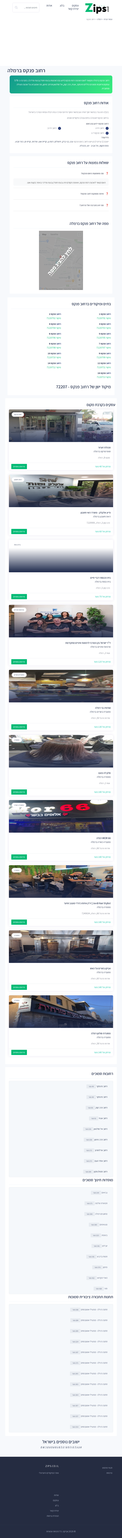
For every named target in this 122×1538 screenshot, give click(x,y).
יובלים (100, 1245)
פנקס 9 (102, 353)
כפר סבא (19, 141)
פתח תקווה (104, 145)
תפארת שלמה (97, 1203)
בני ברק (65, 141)
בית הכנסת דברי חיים (100, 577)
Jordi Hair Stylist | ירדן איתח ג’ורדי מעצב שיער (87, 903)
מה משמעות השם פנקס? (95, 173)
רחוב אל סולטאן (100, 1128)
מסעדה (16, 935)
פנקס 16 (102, 373)
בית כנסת (17, 545)
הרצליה (83, 145)
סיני (101, 1288)
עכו (71, 141)
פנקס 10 (52, 353)
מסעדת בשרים (19, 675)
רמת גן (51, 141)
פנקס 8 (52, 343)
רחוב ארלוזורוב (101, 1150)
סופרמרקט (18, 414)
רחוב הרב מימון (100, 1139)
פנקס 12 (102, 363)
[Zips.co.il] (97, 8)
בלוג (62, 5)
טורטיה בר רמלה (103, 707)
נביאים (100, 1192)
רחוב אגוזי (103, 1118)
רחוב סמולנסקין (100, 1171)
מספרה (16, 740)
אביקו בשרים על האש (100, 968)
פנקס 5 (102, 333)
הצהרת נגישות (53, 1515)
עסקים (56, 1500)
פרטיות (109, 1472)
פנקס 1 (102, 314)
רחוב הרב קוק (101, 1107)
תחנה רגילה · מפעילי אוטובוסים (89, 1309)
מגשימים (99, 1224)
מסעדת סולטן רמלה (101, 1033)
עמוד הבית (108, 19)
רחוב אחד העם (101, 1160)
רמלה (99, 19)
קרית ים (28, 141)
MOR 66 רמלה (103, 838)
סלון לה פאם (104, 773)
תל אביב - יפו (92, 145)
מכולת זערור (104, 447)
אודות (49, 5)
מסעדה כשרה (19, 805)
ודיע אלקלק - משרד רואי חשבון (96, 512)
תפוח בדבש (98, 1256)
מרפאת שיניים (19, 610)
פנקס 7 (102, 343)
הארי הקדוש (98, 1277)
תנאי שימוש (107, 1467)
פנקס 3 (102, 324)
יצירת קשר (73, 9)
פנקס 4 (52, 324)
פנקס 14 (52, 363)
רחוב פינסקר (101, 1086)
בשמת (100, 1235)
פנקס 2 (52, 314)
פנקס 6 (52, 333)
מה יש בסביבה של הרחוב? (94, 205)
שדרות (35, 141)
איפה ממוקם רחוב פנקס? (94, 193)
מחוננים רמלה (97, 1213)
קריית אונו (43, 141)
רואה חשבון (18, 479)
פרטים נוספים (19, 466)
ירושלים (58, 141)
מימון (100, 1267)
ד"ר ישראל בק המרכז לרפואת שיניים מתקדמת (88, 643)
